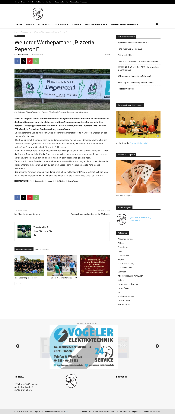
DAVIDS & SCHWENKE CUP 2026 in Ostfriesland (138, 61)
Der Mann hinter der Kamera (27, 214)
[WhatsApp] (36, 61)
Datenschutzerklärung (152, 411)
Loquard (50, 181)
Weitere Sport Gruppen (78, 2)
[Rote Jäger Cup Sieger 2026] (29, 265)
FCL (31, 181)
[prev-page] (16, 283)
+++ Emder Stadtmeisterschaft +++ (62, 278)
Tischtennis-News (126, 296)
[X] (23, 61)
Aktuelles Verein (125, 239)
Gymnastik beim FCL (139, 143)
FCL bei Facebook (123, 411)
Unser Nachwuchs (61, 2)
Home (16, 2)
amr (66, 411)
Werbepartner (26, 32)
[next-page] (20, 283)
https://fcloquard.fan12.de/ (130, 275)
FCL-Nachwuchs (125, 267)
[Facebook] (17, 61)
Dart (120, 251)
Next (157, 346)
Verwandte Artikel (24, 249)
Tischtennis (40, 2)
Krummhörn (39, 181)
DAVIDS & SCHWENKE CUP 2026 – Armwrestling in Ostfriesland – (138, 68)
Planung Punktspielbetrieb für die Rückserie (90, 214)
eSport (121, 259)
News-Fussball (124, 288)
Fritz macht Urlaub (126, 55)
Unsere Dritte (124, 300)
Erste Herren (123, 255)
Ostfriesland (61, 181)
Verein (48, 2)
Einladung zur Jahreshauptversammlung (136, 82)
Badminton (123, 247)
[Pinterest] (30, 61)
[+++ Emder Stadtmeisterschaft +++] (62, 265)
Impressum (136, 411)
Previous (18, 346)
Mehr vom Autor (42, 249)
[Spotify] (35, 235)
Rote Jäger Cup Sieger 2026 (25, 278)
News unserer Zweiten (128, 284)
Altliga (121, 243)
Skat (120, 292)
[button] (157, 24)
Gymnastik (122, 271)
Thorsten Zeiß (23, 55)
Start (16, 32)
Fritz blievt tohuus (126, 89)
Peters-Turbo (73, 181)
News (23, 2)
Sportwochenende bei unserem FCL (133, 43)
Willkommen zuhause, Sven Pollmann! (134, 76)
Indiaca (121, 280)
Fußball (30, 2)
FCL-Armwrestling (126, 263)
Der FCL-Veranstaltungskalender (101, 411)
